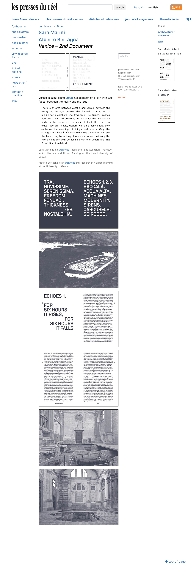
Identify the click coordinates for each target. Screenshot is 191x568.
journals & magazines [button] (139, 19)
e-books (17, 48)
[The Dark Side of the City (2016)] (168, 69)
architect (64, 149)
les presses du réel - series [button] (65, 19)
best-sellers (19, 37)
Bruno (60, 26)
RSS (177, 7)
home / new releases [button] (25, 19)
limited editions (17, 70)
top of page (177, 561)
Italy (160, 41)
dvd (14, 62)
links (14, 100)
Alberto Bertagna (59, 39)
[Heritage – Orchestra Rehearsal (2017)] (168, 110)
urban (69, 97)
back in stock (20, 42)
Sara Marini (52, 32)
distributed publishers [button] (104, 19)
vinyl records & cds (20, 55)
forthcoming (19, 26)
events (16, 77)
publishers (45, 26)
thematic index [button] (170, 19)
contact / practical (17, 93)
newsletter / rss (19, 84)
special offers (20, 31)
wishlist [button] (124, 56)
